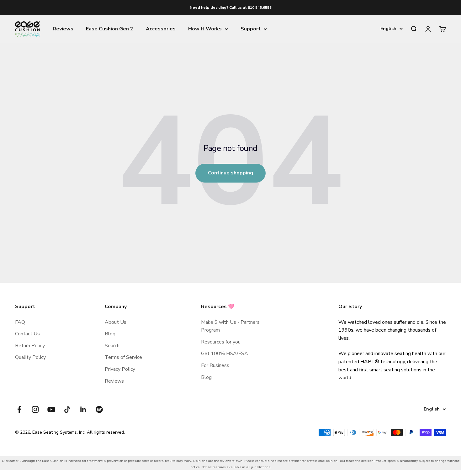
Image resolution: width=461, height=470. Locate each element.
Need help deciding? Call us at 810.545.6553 (231, 7)
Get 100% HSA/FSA (224, 353)
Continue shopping (230, 172)
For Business (215, 365)
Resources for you (221, 341)
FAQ (20, 322)
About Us (115, 322)
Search (112, 345)
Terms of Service (123, 357)
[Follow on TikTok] (67, 409)
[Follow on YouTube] (51, 409)
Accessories (161, 28)
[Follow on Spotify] (99, 409)
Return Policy (30, 345)
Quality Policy (30, 357)
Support (251, 28)
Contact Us (27, 333)
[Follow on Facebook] (19, 409)
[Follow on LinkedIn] (83, 409)
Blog (110, 333)
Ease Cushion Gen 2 (109, 28)
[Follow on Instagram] (35, 409)
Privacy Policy (120, 369)
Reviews (63, 28)
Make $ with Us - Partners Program (230, 326)
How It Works (205, 28)
